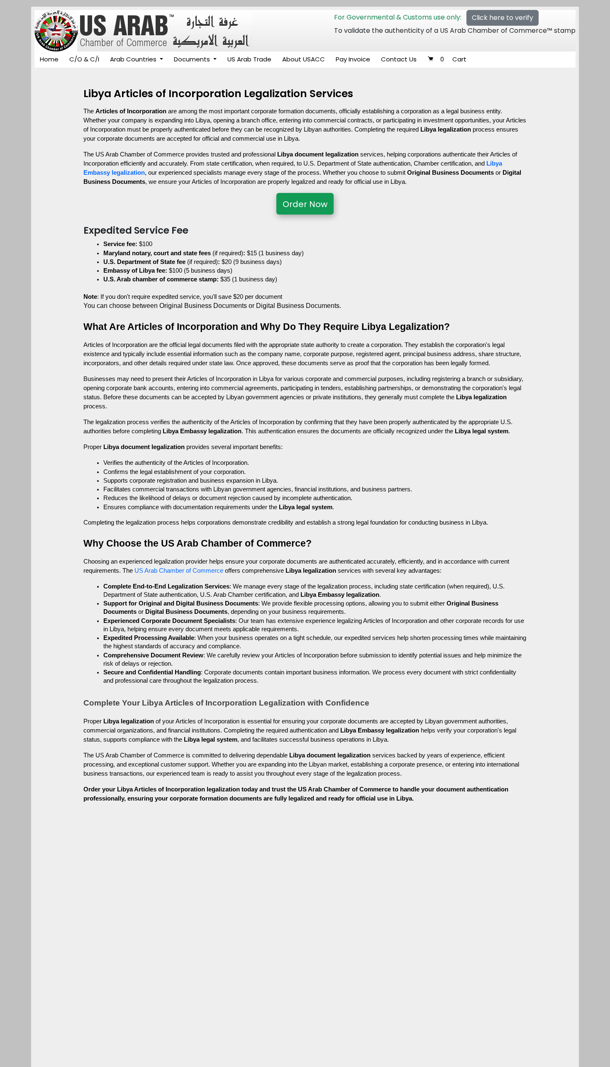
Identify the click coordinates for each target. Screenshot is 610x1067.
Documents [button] (193, 59)
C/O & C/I (84, 59)
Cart (453, 59)
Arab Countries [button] (134, 59)
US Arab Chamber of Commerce (178, 570)
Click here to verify (502, 17)
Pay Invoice (353, 59)
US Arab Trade (249, 59)
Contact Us (399, 59)
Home (49, 59)
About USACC (303, 59)
